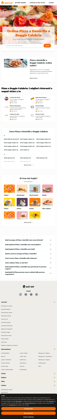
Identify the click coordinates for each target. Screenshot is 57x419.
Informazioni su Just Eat (6, 306)
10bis (39, 366)
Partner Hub (4, 342)
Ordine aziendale (21, 2)
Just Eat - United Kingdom (7, 369)
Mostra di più (33, 78)
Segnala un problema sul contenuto (9, 345)
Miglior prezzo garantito (6, 329)
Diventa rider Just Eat (6, 315)
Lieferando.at (23, 359)
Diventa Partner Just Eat (6, 389)
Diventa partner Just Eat (6, 312)
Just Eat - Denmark (5, 363)
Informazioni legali (5, 332)
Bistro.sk (3, 356)
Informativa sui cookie (6, 335)
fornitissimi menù (41, 69)
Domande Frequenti (5, 309)
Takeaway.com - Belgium (44, 353)
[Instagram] (25, 294)
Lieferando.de (23, 363)
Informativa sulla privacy (6, 325)
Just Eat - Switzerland (6, 359)
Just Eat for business (5, 322)
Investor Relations (5, 353)
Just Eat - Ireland (23, 353)
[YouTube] (36, 294)
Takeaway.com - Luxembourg (45, 356)
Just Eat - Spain (4, 366)
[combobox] (24, 46)
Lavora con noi (4, 319)
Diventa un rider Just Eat (38, 2)
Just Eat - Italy (23, 356)
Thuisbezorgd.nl (42, 363)
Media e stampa (4, 338)
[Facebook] (20, 294)
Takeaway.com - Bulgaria (44, 359)
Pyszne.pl (22, 366)
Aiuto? (52, 2)
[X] (31, 294)
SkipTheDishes (23, 369)
